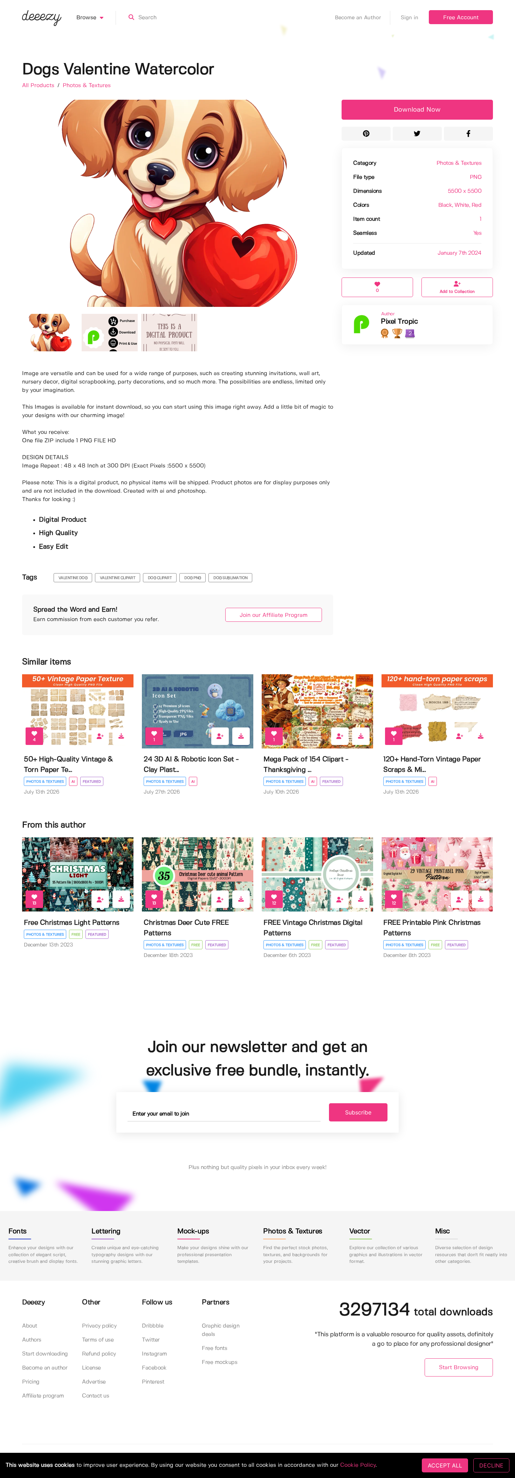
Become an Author (358, 17)
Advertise (94, 1382)
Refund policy (99, 1354)
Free (75, 934)
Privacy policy (99, 1326)
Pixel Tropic (399, 321)
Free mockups (219, 1362)
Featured (92, 781)
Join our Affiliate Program (274, 615)
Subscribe (358, 1112)
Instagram (154, 1354)
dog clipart (160, 578)
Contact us (95, 1396)
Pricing (31, 1382)
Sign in (409, 17)
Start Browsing (459, 1367)
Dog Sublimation (230, 578)
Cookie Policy (358, 1465)
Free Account (461, 17)
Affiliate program (43, 1396)
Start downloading (45, 1354)
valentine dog (73, 578)
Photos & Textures (87, 85)
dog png (192, 578)
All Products (39, 85)
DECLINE (491, 1465)
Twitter (151, 1340)
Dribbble (152, 1326)
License (91, 1368)
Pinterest (153, 1382)
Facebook (154, 1368)
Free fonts (214, 1348)
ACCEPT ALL (445, 1465)
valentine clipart (118, 578)
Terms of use (98, 1340)
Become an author (44, 1368)
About (29, 1326)
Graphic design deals (220, 1330)
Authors (31, 1340)
